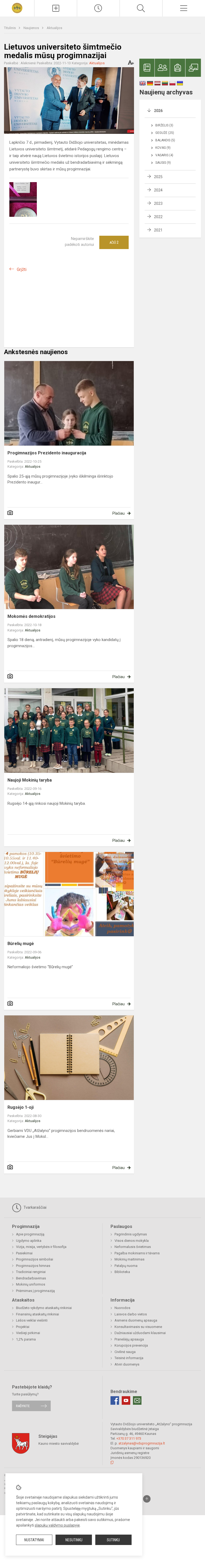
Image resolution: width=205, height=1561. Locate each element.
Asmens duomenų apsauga (136, 1320)
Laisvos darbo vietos (131, 1314)
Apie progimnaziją (30, 1234)
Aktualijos (54, 28)
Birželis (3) (164, 125)
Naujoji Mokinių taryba (29, 780)
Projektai (22, 1327)
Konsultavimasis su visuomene (138, 1327)
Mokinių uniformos (30, 1284)
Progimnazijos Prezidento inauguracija (46, 452)
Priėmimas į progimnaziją (35, 1291)
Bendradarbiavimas (31, 1278)
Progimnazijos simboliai (34, 1259)
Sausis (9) (163, 163)
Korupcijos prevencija (131, 1345)
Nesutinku (73, 1540)
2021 (158, 230)
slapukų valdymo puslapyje (57, 1525)
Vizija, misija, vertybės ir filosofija (41, 1247)
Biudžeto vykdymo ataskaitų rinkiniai (44, 1308)
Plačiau (118, 513)
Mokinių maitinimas (129, 1259)
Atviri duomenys (127, 1364)
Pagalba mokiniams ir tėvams (137, 1253)
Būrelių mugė (20, 943)
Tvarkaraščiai (34, 1207)
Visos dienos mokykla (132, 1241)
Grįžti (21, 269)
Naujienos (31, 28)
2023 (158, 203)
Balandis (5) (165, 140)
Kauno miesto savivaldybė (58, 1443)
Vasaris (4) (164, 155)
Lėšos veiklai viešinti (32, 1320)
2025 (158, 177)
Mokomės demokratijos (31, 616)
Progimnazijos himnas (33, 1266)
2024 (158, 190)
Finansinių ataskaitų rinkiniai (37, 1314)
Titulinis (10, 28)
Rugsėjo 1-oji (20, 1107)
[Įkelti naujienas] (55, 8)
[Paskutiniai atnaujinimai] (98, 8)
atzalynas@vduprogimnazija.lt (142, 1443)
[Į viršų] (147, 1499)
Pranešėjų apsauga (129, 1339)
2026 (158, 111)
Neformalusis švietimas (133, 1247)
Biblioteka (122, 1272)
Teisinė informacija (129, 1358)
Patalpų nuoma (126, 1266)
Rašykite (23, 1406)
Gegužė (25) (164, 133)
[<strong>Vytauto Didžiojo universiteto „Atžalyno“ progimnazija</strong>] (17, 7)
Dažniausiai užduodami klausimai (140, 1333)
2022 (158, 217)
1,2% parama (26, 1339)
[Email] (137, 1400)
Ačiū (114, 242)
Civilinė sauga (125, 1352)
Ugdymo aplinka (28, 1241)
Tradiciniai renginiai (31, 1272)
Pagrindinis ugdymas (131, 1234)
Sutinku (113, 1540)
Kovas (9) (163, 148)
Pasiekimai (24, 1253)
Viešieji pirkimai (28, 1333)
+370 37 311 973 (128, 1438)
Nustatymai (34, 1540)
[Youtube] (126, 1400)
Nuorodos (122, 1308)
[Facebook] (115, 1400)
